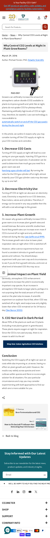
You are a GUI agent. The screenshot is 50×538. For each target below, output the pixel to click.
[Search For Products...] (45, 27)
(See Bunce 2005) (14, 310)
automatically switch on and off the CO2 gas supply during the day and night (24, 123)
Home (5, 35)
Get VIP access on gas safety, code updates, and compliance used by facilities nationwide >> (25, 7)
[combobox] (21, 27)
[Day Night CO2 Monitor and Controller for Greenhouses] (25, 79)
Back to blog (12, 435)
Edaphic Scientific (36, 60)
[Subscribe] (44, 475)
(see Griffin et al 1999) (34, 236)
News (12, 35)
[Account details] (39, 18)
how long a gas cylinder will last (16, 170)
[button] (4, 17)
